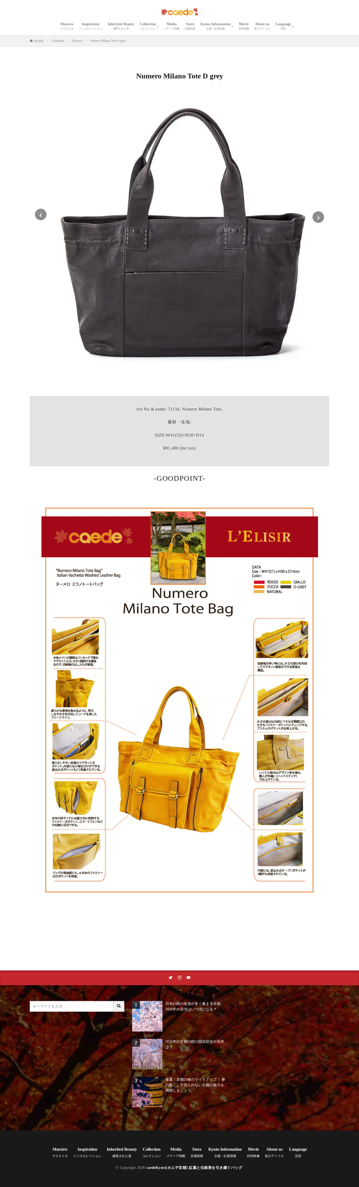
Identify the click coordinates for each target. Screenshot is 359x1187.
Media (172, 26)
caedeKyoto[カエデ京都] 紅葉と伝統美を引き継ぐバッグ (194, 1168)
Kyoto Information (216, 26)
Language (283, 26)
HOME (39, 41)
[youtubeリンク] (188, 978)
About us (262, 26)
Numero (77, 41)
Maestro (67, 26)
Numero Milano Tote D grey (108, 41)
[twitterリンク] (170, 978)
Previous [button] (41, 214)
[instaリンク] (179, 978)
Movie (244, 26)
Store (190, 26)
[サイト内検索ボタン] (119, 1006)
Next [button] (318, 217)
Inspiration (90, 26)
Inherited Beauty (121, 26)
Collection (148, 26)
